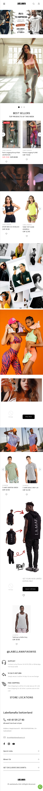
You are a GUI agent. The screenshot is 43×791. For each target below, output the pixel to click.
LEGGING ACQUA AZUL (9, 227)
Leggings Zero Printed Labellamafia (30, 153)
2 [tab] (21, 107)
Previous (3, 70)
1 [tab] (19, 107)
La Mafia (5, 485)
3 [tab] (24, 107)
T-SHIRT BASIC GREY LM (30, 487)
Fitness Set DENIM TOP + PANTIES (31, 228)
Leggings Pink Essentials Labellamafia (10, 153)
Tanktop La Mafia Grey (19, 637)
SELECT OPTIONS (30, 589)
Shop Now (28, 417)
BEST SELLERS (21, 113)
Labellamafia (6, 150)
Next (40, 70)
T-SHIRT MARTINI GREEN (10, 487)
